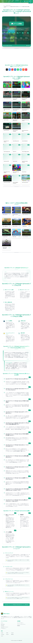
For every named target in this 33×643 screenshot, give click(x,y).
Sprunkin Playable (9, 362)
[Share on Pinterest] (26, 70)
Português (2, 634)
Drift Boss (2, 625)
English (2, 632)
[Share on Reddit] (23, 70)
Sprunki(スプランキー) (4, 627)
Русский (7, 634)
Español (12, 632)
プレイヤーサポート (20, 622)
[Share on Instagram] (12, 70)
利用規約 (18, 625)
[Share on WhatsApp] (18, 70)
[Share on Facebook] (10, 70)
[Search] (22, 1)
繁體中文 (12, 634)
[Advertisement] (16, 55)
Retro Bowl (9, 1)
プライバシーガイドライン (21, 624)
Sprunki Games (8, 5)
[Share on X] (7, 70)
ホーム (4, 5)
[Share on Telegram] (21, 70)
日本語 (7, 632)
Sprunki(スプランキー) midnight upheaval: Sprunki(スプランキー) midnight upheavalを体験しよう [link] (16, 7)
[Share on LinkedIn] (15, 70)
